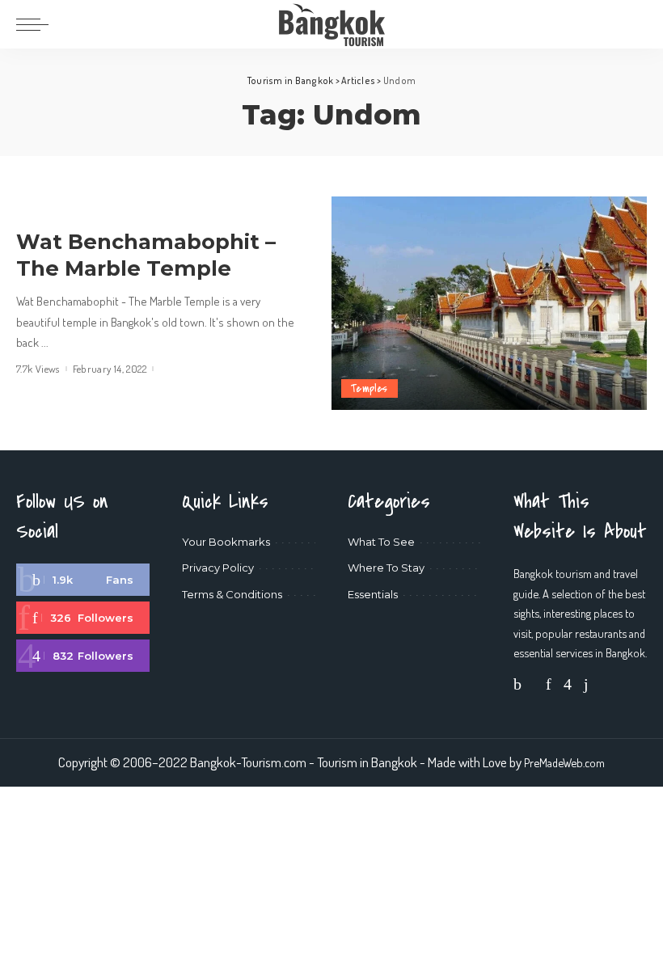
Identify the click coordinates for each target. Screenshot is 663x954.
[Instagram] (83, 656)
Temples (369, 388)
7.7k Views (38, 369)
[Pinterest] (83, 618)
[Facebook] (83, 580)
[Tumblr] (586, 683)
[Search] (636, 24)
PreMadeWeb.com (564, 762)
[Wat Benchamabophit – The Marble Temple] (489, 302)
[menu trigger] (36, 24)
